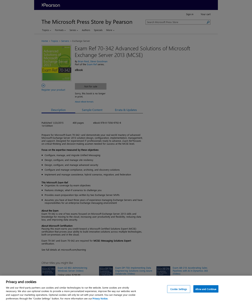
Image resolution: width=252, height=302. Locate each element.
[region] (126, 289)
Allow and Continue (205, 289)
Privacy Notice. (100, 298)
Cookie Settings (178, 289)
